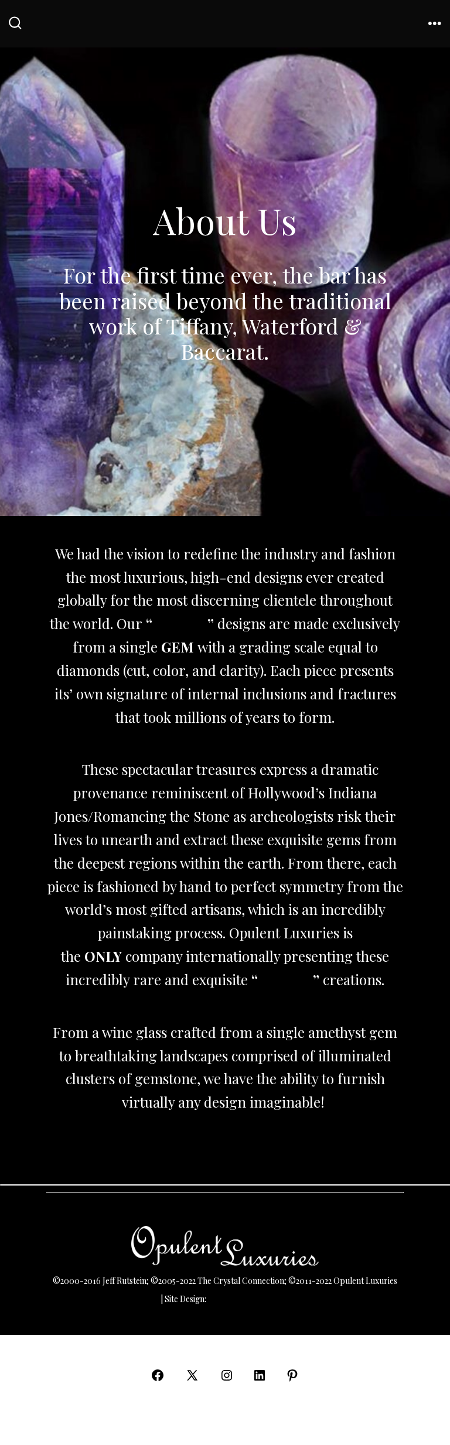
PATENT (179, 623)
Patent (147, 1298)
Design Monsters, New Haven (262, 1298)
